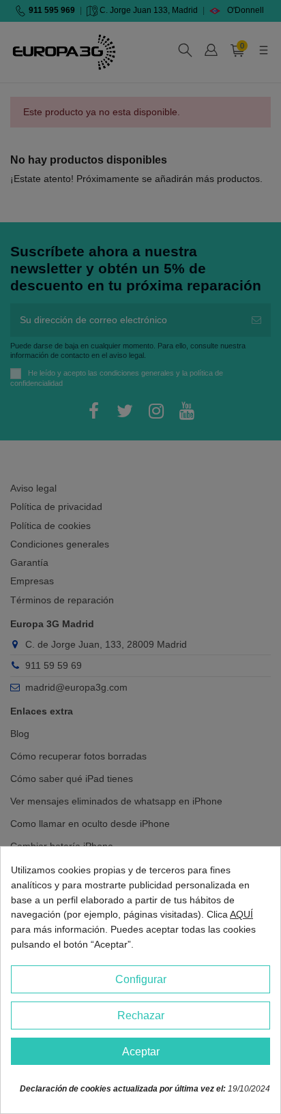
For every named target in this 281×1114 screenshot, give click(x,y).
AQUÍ (241, 914)
